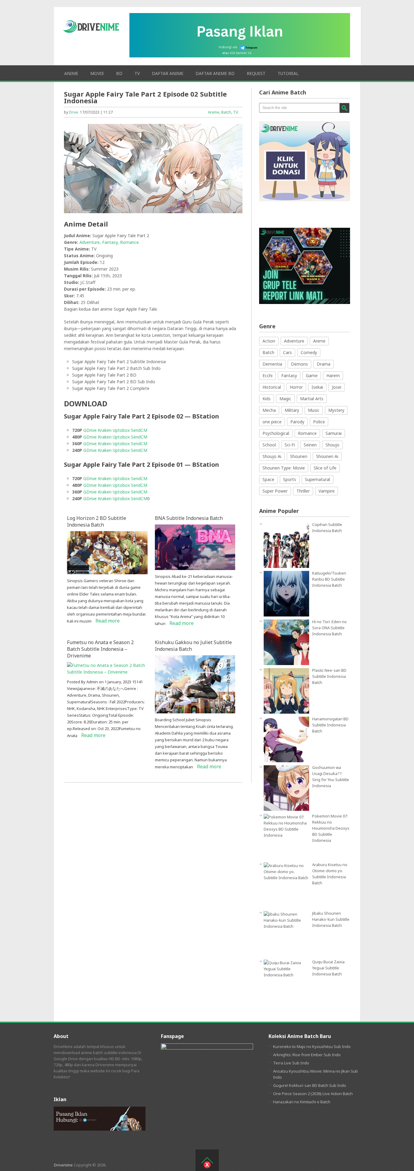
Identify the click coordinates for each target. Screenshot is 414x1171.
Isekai (317, 387)
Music (313, 410)
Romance (307, 433)
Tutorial (288, 73)
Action (268, 341)
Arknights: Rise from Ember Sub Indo (307, 1054)
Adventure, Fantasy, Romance (109, 242)
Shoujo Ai (271, 456)
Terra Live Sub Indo (291, 1063)
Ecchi (267, 375)
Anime (71, 73)
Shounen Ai (327, 456)
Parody (297, 422)
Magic (285, 398)
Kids (266, 398)
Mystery (336, 410)
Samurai (334, 433)
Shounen (298, 456)
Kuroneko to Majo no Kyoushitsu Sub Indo (312, 1046)
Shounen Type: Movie (283, 468)
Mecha (269, 410)
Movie (97, 73)
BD (119, 73)
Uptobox (121, 430)
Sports (289, 479)
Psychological (275, 433)
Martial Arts (311, 398)
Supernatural (317, 479)
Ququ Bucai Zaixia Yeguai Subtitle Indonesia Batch (328, 968)
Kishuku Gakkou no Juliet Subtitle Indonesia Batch (193, 645)
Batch (226, 112)
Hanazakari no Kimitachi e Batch (301, 1101)
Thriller (303, 491)
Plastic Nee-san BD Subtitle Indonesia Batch (329, 676)
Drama (323, 364)
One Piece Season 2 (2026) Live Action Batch (313, 1093)
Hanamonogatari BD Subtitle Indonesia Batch (330, 725)
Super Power (275, 491)
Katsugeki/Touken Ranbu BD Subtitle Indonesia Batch (329, 579)
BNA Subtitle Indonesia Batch (189, 518)
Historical (271, 387)
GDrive (90, 430)
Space (268, 479)
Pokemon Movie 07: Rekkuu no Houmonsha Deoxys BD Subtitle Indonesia (330, 828)
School (269, 445)
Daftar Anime (167, 73)
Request (256, 73)
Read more (107, 620)
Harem (333, 375)
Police (319, 422)
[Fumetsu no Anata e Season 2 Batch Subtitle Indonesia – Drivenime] (107, 672)
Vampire (327, 491)
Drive (73, 112)
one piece (272, 422)
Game (312, 375)
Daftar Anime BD (215, 73)
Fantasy (289, 375)
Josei (336, 387)
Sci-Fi (290, 445)
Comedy (309, 352)
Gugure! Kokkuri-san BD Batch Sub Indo (309, 1085)
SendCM (139, 430)
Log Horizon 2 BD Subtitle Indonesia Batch (96, 521)
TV (137, 73)
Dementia (272, 364)
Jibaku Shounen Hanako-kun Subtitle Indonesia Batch (330, 919)
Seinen (310, 445)
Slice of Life (325, 468)
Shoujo (332, 445)
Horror (296, 387)
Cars (287, 352)
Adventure (294, 341)
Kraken (105, 430)
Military (292, 410)
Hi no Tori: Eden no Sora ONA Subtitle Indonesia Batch (329, 628)
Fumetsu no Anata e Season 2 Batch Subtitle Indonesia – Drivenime (100, 649)
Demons (299, 364)
